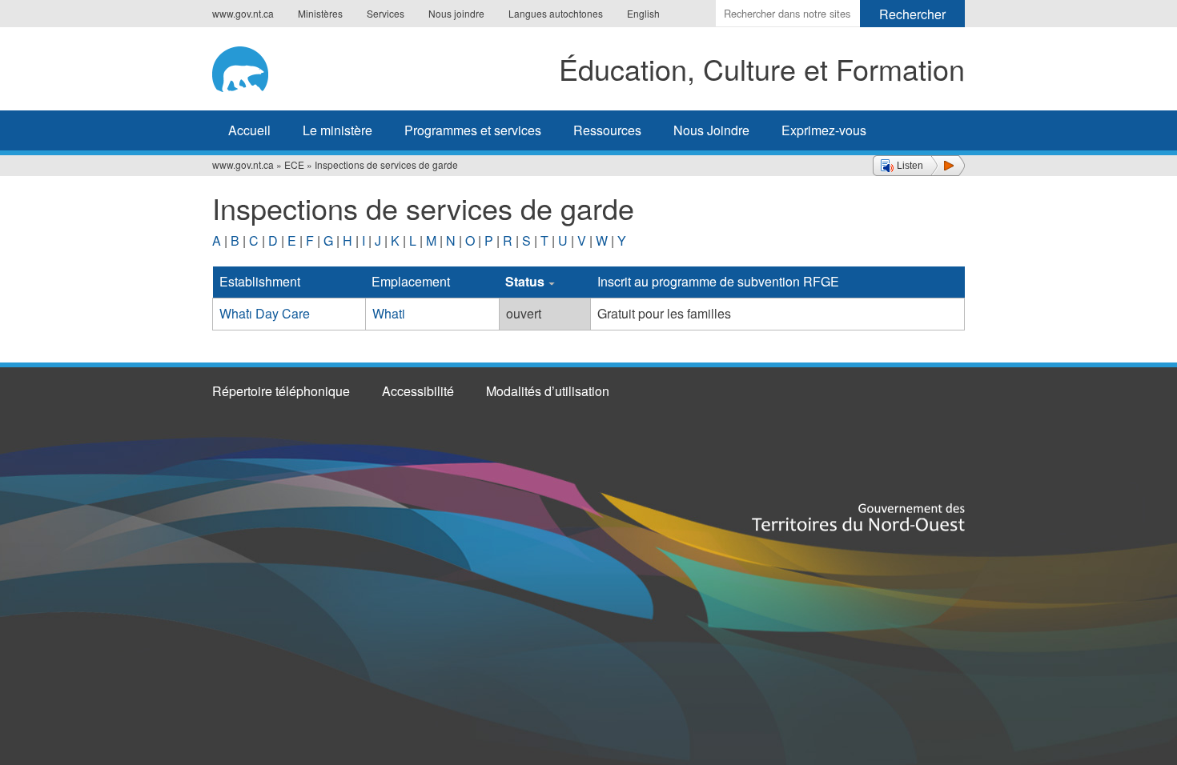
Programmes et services (472, 130)
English (643, 13)
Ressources (607, 130)
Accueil (249, 130)
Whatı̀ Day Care (264, 313)
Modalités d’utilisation (547, 391)
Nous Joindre (711, 130)
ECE (294, 164)
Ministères (320, 13)
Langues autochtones (555, 13)
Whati (388, 313)
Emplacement (411, 281)
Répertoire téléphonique (281, 391)
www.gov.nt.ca (243, 13)
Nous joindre (456, 13)
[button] (919, 165)
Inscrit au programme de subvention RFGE (718, 281)
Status (524, 281)
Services (385, 13)
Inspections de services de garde (386, 164)
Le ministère (337, 130)
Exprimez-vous (823, 130)
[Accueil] (257, 66)
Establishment (259, 281)
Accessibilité (418, 391)
